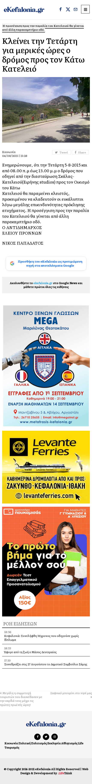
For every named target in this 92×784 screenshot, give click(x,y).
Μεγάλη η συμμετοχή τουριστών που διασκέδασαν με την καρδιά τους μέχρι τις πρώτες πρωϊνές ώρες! (21, 699)
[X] (68, 9)
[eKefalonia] (24, 9)
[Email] (75, 9)
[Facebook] (60, 9)
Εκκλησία (54, 743)
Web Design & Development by (54, 771)
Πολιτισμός (39, 743)
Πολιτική (24, 743)
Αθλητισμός (69, 743)
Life (80, 743)
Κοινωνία (11, 743)
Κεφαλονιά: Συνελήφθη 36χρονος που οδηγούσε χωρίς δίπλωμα (41, 638)
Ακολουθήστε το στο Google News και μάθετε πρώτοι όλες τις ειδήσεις (46, 285)
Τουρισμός (11, 747)
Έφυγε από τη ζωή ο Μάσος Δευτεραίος (30, 652)
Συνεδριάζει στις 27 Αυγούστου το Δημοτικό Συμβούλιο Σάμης (45, 664)
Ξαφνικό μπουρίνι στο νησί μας (71, 693)
